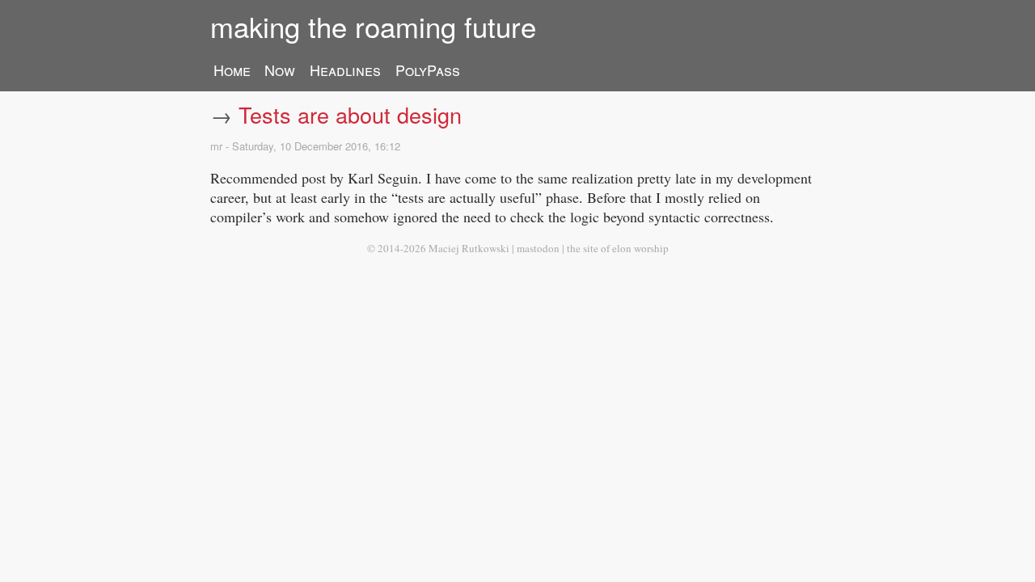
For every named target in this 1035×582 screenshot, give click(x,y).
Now (279, 69)
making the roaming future (373, 26)
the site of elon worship (618, 248)
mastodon (538, 248)
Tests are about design (350, 114)
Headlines (345, 69)
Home (232, 69)
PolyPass (427, 69)
